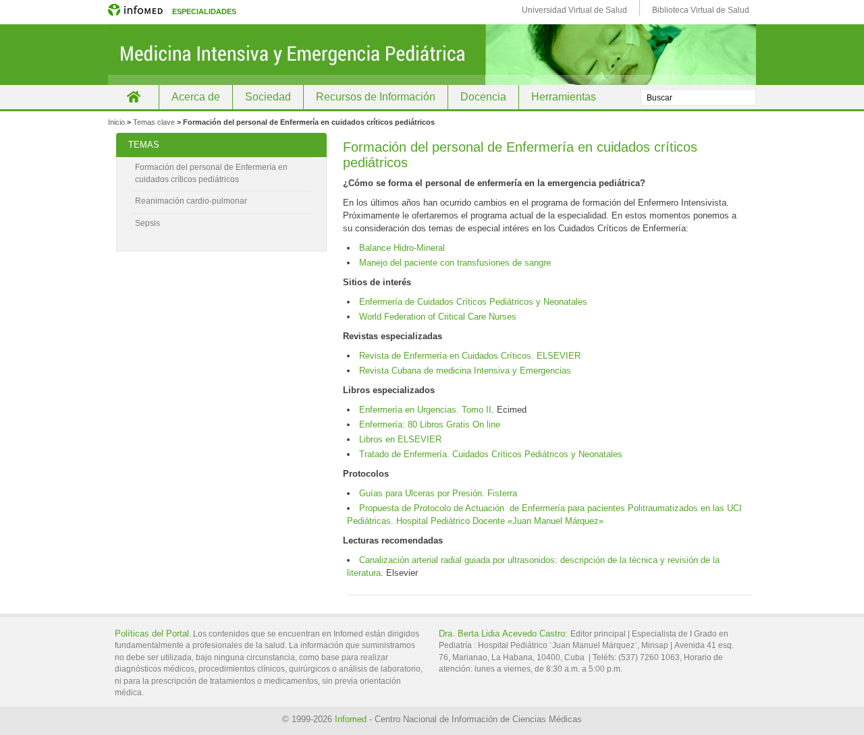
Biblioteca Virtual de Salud (700, 10)
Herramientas (563, 96)
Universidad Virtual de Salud (574, 10)
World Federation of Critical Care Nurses (437, 317)
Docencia (483, 96)
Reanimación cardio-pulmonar (191, 201)
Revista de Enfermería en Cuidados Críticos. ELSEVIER (469, 356)
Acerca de (195, 96)
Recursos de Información (375, 96)
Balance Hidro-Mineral (402, 248)
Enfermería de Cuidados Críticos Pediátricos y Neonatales (473, 302)
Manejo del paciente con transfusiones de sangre (455, 263)
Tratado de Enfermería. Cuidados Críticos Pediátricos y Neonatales (490, 454)
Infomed (351, 719)
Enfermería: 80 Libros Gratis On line (429, 424)
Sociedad (268, 96)
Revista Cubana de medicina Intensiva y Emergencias (465, 370)
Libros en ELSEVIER (400, 439)
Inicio (133, 96)
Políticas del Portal (152, 633)
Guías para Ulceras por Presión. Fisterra (438, 493)
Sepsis (147, 223)
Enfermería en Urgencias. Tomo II (425, 410)
